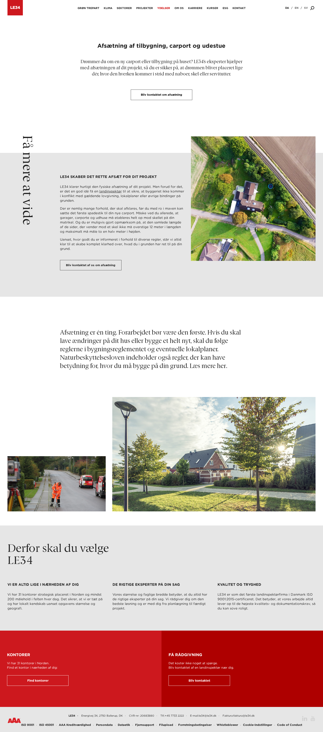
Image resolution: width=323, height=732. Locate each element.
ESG (225, 8)
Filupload (166, 725)
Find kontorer (38, 680)
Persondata (104, 725)
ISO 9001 (27, 725)
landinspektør (110, 191)
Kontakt (239, 8)
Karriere (195, 8)
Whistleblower (227, 725)
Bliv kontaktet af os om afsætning (90, 265)
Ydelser (163, 8)
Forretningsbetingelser (195, 725)
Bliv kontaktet (199, 680)
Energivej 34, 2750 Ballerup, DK (102, 715)
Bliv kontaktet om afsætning (161, 94)
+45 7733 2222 (174, 715)
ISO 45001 (46, 725)
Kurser (212, 8)
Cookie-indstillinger (257, 725)
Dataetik (124, 725)
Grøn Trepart (88, 8)
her (221, 366)
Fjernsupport (144, 725)
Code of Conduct (289, 725)
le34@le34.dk (207, 715)
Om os (179, 8)
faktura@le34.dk (244, 715)
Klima (108, 8)
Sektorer (124, 8)
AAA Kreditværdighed (75, 725)
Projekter (144, 8)
